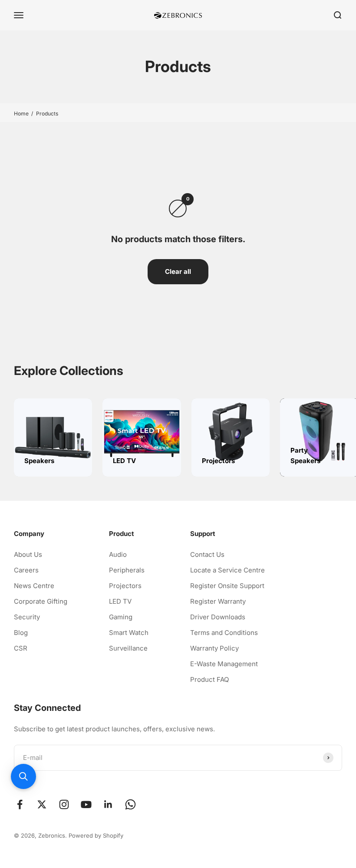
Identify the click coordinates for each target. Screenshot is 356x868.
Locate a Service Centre (227, 570)
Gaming (120, 617)
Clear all (178, 271)
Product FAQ (209, 679)
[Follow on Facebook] (20, 804)
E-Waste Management (224, 664)
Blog (21, 632)
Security (27, 617)
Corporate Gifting (40, 601)
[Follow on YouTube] (86, 804)
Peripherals (127, 570)
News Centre (34, 586)
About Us (28, 554)
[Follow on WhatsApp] (130, 804)
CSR (20, 648)
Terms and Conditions (224, 632)
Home (21, 113)
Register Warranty (218, 601)
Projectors (125, 586)
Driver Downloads (217, 617)
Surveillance (128, 648)
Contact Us (207, 554)
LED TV (120, 601)
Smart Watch (128, 632)
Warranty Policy (214, 648)
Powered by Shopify (96, 835)
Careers (26, 570)
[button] (23, 776)
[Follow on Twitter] (42, 804)
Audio (118, 554)
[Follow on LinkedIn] (108, 804)
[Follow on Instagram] (64, 804)
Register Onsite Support (227, 586)
